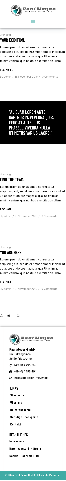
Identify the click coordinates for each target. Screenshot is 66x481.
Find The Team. (12, 179)
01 (8, 315)
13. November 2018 (26, 76)
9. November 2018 (26, 216)
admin (7, 76)
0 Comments (50, 76)
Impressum (16, 441)
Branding (5, 35)
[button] (33, 22)
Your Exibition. (12, 40)
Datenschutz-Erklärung (25, 448)
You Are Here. (11, 252)
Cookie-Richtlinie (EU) (24, 456)
